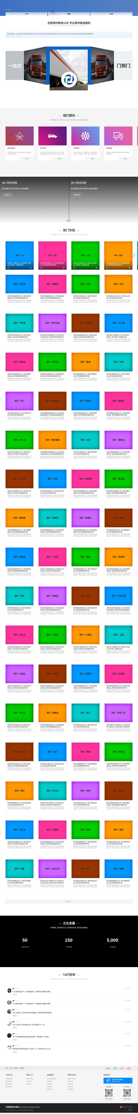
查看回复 (14, 994)
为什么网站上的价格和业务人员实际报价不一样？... (29, 1025)
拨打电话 (108, 1068)
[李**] (9, 1035)
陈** (13, 1010)
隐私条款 (25, 1110)
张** (13, 1046)
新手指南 (70, 1086)
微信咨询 (114, 1069)
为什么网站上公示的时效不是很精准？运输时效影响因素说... (32, 1013)
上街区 (111, 14)
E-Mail (122, 1068)
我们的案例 (9, 1086)
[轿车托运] (52, 127)
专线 (13, 1110)
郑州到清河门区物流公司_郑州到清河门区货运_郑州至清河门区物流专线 (118, 727)
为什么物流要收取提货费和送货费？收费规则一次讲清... (31, 1037)
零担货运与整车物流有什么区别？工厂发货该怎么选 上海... (32, 1049)
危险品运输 (11, 148)
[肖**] (9, 990)
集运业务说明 (71, 1078)
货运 (10, 1110)
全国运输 (109, 148)
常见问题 (70, 1089)
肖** (13, 988)
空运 (16, 1110)
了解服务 (76, 195)
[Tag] (129, 1110)
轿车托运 (43, 148)
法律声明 (20, 1110)
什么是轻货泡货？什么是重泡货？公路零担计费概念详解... (31, 991)
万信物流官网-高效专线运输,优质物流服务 (23, 1107)
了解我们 (6, 195)
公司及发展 (9, 1078)
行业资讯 (28, 1081)
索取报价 (49, 1084)
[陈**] (9, 1011)
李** (13, 1034)
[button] (67, 220)
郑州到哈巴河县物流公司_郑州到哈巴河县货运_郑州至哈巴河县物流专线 (52, 337)
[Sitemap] (131, 1110)
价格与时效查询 (51, 1078)
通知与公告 (29, 1078)
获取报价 (129, 1068)
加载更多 (68, 901)
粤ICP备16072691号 (127, 1107)
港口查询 (49, 1089)
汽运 (7, 1110)
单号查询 (49, 1081)
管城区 (26, 14)
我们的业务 (9, 1081)
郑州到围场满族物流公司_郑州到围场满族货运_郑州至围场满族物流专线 (52, 454)
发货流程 (70, 1084)
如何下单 (70, 1081)
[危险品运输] (20, 127)
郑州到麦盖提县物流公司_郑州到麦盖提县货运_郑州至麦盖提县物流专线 (52, 415)
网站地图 (31, 1110)
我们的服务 (9, 1084)
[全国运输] (118, 127)
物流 (7, 276)
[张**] (9, 1047)
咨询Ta (26, 158)
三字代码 (49, 1086)
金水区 (69, 14)
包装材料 (28, 1084)
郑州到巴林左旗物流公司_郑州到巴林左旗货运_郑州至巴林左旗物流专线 (118, 610)
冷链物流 (76, 148)
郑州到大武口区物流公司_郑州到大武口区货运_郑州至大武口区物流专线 (52, 883)
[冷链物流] (85, 127)
